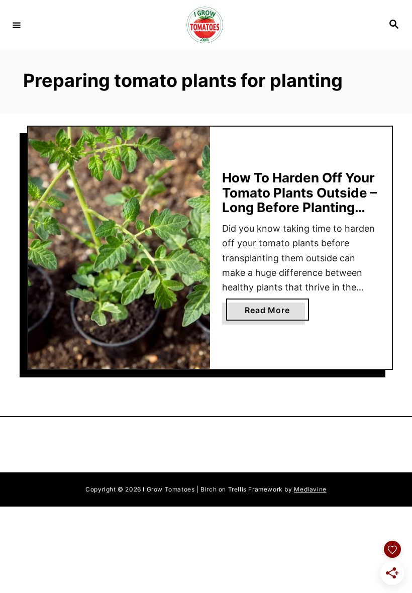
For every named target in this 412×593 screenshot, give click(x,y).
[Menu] (16, 25)
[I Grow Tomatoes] (204, 25)
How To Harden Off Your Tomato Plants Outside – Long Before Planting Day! (299, 200)
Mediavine (310, 489)
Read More (276, 313)
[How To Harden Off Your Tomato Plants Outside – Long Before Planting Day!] (119, 248)
